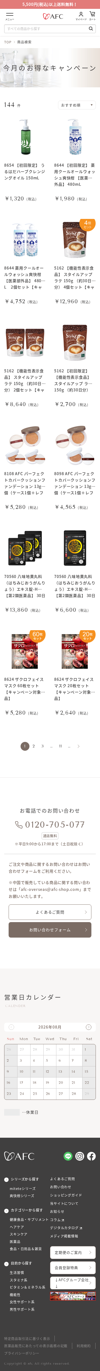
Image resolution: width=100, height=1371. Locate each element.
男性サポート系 (22, 1309)
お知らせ (57, 1211)
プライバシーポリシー (21, 1353)
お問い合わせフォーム (50, 929)
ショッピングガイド (66, 1195)
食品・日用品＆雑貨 (26, 1248)
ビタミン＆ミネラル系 (27, 1287)
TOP (8, 42)
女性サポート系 (22, 1301)
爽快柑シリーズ (22, 1195)
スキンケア (19, 1234)
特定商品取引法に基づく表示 (27, 1338)
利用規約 (84, 1345)
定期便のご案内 (68, 1252)
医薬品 (15, 1241)
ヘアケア (17, 1227)
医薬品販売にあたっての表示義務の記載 (36, 1345)
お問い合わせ (60, 1186)
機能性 (15, 1294)
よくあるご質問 (50, 912)
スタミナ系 (19, 1280)
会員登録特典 (66, 1267)
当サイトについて (64, 1203)
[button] (88, 1027)
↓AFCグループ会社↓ (72, 1283)
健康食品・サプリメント (29, 1219)
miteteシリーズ (23, 1188)
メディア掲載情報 (64, 1236)
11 (60, 746)
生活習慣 (17, 1272)
